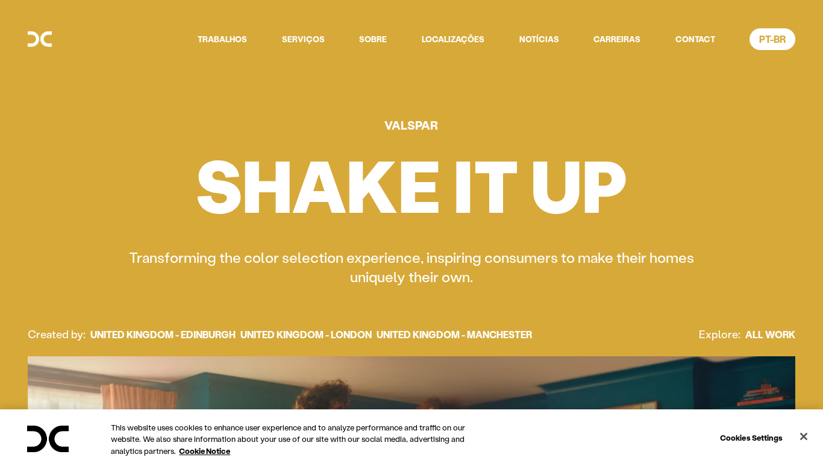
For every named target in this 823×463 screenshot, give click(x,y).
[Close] (803, 436)
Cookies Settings (751, 437)
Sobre (373, 39)
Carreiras (616, 39)
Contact (695, 39)
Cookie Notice (204, 451)
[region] (411, 436)
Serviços (303, 39)
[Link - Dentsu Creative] (40, 39)
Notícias (539, 39)
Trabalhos (222, 39)
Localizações (453, 39)
